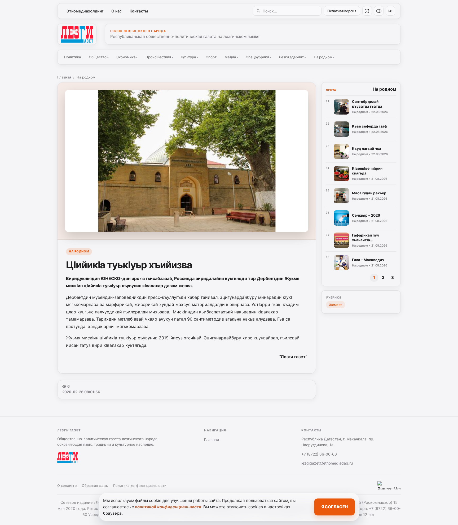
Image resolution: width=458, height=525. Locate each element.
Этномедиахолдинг (85, 11)
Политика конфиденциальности (139, 486)
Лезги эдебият (292, 57)
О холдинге (67, 486)
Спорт (211, 57)
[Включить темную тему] (367, 11)
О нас (116, 11)
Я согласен (334, 506)
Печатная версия (341, 11)
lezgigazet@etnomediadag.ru (327, 463)
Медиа (231, 57)
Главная (64, 77)
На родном (324, 57)
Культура (189, 57)
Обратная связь (95, 486)
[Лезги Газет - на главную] (76, 34)
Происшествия (159, 57)
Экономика (127, 57)
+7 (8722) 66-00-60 (319, 454)
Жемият (335, 305)
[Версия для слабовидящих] (379, 11)
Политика (72, 57)
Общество (99, 57)
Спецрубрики (258, 57)
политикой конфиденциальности (168, 506)
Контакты (139, 11)
